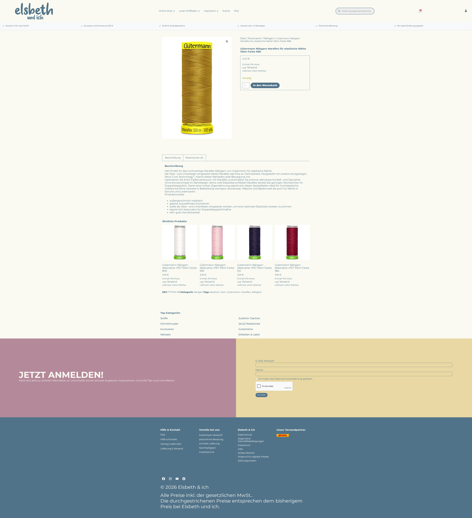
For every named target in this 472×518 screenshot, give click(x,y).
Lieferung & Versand (171, 448)
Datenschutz (245, 435)
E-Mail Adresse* (265, 361)
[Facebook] (163, 479)
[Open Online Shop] (174, 11)
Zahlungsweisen (247, 460)
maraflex (246, 292)
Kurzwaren (255, 38)
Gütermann (233, 292)
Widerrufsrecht (246, 453)
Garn (223, 292)
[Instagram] (170, 479)
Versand (252, 67)
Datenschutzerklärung (288, 378)
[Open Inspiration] (217, 11)
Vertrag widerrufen (170, 444)
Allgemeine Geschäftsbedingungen (251, 440)
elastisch (214, 292)
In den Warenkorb (265, 85)
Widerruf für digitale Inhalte (253, 457)
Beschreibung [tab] (173, 157)
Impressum (244, 445)
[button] (227, 41)
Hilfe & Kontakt (168, 439)
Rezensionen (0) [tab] (194, 157)
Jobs (240, 449)
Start (243, 38)
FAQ (162, 435)
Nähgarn (269, 38)
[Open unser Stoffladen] (199, 11)
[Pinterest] (184, 479)
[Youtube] (177, 479)
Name (259, 370)
